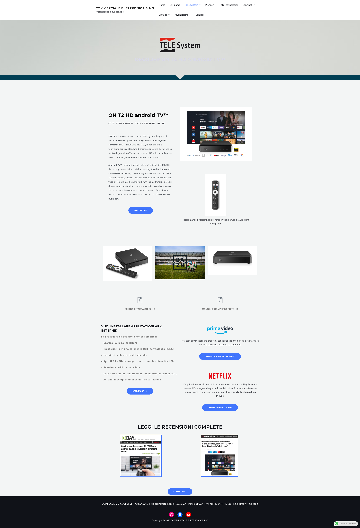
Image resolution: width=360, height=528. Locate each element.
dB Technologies (229, 4)
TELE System (191, 4)
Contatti (200, 14)
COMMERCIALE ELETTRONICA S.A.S (125, 8)
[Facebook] (180, 514)
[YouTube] (188, 514)
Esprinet (247, 4)
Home (162, 4)
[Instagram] (171, 514)
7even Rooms (181, 14)
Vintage (163, 14)
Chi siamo (175, 4)
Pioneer (209, 4)
